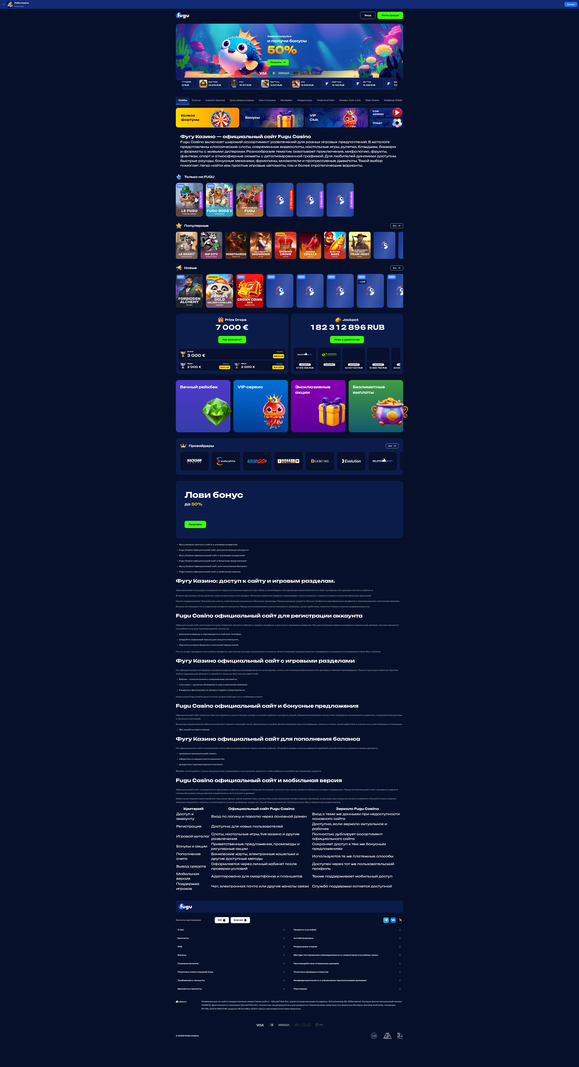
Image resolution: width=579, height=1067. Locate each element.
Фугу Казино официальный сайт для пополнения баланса (213, 566)
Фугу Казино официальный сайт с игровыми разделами (212, 555)
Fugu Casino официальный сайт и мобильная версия (209, 572)
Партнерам (300, 989)
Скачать (571, 4)
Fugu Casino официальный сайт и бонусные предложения (213, 561)
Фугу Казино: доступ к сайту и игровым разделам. (208, 544)
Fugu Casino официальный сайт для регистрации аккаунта (214, 550)
